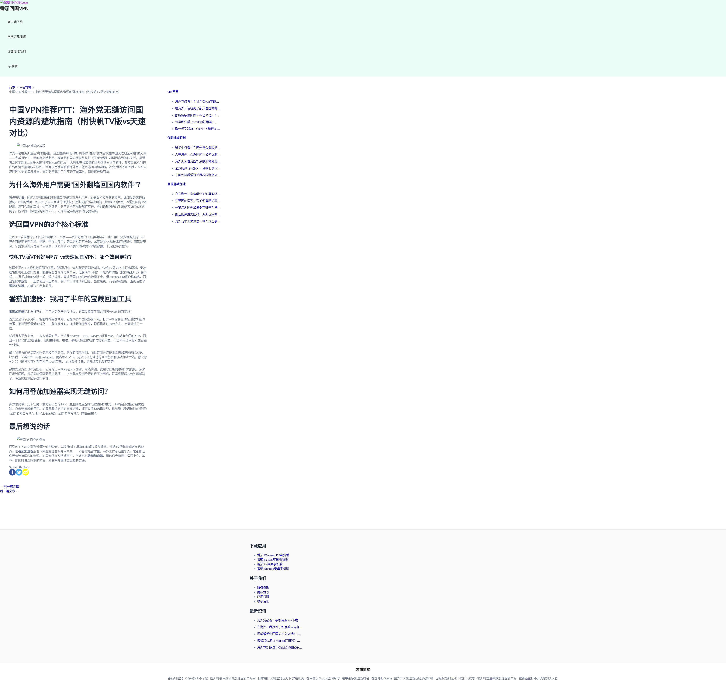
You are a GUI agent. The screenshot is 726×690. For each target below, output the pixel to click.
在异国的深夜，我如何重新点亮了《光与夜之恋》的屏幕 (197, 200)
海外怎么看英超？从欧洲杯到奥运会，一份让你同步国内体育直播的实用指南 (197, 161)
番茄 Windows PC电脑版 (273, 555)
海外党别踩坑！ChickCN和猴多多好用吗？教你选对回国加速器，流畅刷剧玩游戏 (197, 128)
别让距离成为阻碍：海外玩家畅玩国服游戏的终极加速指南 (197, 214)
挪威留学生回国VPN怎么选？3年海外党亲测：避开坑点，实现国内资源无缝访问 (197, 115)
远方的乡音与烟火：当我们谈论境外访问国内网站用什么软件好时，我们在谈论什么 (197, 168)
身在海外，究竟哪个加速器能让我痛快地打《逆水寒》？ (197, 194)
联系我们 (263, 601)
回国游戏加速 (17, 36)
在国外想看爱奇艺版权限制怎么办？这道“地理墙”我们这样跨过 (197, 175)
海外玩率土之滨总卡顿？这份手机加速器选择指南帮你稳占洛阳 (197, 221)
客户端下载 (15, 21)
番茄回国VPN (14, 8)
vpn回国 (13, 66)
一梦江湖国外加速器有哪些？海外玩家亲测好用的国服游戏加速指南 (197, 207)
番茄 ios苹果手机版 (269, 564)
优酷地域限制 (17, 51)
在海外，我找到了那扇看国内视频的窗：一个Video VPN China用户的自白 (197, 108)
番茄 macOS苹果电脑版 (272, 559)
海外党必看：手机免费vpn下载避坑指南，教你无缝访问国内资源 (197, 101)
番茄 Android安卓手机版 (273, 568)
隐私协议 (263, 592)
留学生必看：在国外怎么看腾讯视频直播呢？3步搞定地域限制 (197, 147)
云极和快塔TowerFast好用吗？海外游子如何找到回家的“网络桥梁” (197, 122)
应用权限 (263, 596)
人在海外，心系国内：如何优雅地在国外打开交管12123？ (197, 154)
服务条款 (263, 587)
